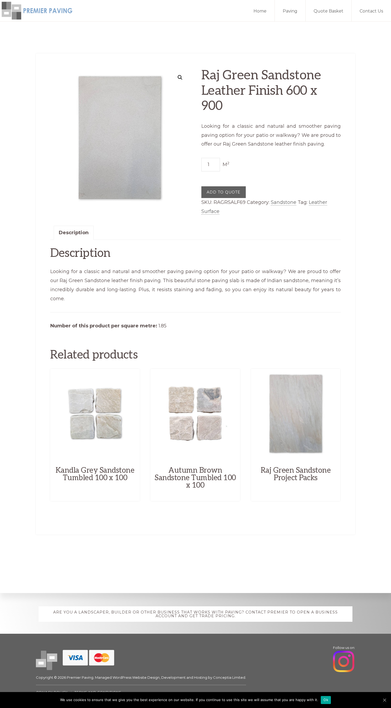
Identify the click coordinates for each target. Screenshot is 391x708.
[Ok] (384, 700)
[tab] (74, 233)
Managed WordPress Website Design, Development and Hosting (151, 677)
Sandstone (283, 202)
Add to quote (223, 192)
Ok (325, 700)
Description (74, 233)
